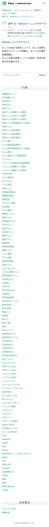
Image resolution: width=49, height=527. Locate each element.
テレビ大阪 (7, 257)
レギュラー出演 (35, 30)
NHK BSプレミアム (10, 301)
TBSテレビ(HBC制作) (11, 130)
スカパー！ (7, 417)
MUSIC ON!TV (8, 425)
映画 (4, 479)
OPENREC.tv (7, 472)
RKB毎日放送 (7, 261)
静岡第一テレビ (8, 214)
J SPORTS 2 (7, 345)
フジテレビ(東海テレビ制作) (14, 170)
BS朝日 (5, 315)
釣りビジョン (7, 399)
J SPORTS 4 (7, 352)
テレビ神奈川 (7, 177)
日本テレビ (7, 108)
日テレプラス (7, 359)
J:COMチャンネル (10, 428)
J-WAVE (5, 283)
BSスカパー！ (8, 330)
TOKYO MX (7, 174)
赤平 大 (10, 36)
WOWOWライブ (9, 334)
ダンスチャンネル (9, 395)
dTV (4, 461)
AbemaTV (6, 439)
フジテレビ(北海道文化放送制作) (16, 163)
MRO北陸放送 (8, 297)
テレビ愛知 (7, 254)
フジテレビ (7, 159)
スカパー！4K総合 (10, 421)
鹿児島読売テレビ (9, 275)
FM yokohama (8, 290)
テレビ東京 (39, 33)
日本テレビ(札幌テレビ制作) (14, 112)
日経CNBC (6, 392)
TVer (4, 435)
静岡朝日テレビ (8, 94)
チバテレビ (7, 181)
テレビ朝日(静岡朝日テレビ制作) (16, 148)
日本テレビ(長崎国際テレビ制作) (16, 123)
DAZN (4, 457)
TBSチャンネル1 (9, 366)
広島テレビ (7, 265)
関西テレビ (7, 250)
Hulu (4, 446)
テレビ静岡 (7, 210)
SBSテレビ (6, 217)
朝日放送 (6, 243)
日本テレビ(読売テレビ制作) (14, 119)
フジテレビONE (9, 374)
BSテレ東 (6, 323)
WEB (4, 483)
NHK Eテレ (7, 105)
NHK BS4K (6, 305)
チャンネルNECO (9, 432)
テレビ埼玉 (7, 185)
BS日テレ (6, 312)
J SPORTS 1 (7, 341)
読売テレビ (7, 239)
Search (42, 75)
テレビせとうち (8, 268)
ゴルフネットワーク (10, 403)
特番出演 (6, 512)
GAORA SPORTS (9, 355)
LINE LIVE (6, 464)
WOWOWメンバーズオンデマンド (16, 454)
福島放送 (6, 199)
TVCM (4, 475)
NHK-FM (6, 286)
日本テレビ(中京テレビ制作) (14, 116)
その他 (5, 490)
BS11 (4, 326)
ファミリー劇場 (8, 406)
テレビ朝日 (7, 141)
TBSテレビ (6, 127)
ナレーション (21, 36)
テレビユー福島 (8, 203)
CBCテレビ (7, 228)
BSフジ (5, 319)
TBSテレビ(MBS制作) (11, 137)
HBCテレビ (7, 188)
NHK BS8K (6, 308)
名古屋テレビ (7, 232)
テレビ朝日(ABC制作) (11, 145)
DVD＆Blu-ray (8, 486)
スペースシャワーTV (11, 385)
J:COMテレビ (8, 279)
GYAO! (5, 443)
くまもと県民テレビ (10, 272)
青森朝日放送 (7, 196)
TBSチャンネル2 (9, 370)
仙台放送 (6, 206)
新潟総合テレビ (8, 221)
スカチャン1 (7, 410)
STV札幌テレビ (8, 97)
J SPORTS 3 (7, 348)
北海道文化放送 (8, 192)
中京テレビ (7, 225)
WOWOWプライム (10, 337)
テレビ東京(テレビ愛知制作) (14, 156)
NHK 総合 (6, 101)
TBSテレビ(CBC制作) (11, 134)
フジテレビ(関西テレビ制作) (14, 167)
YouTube (6, 468)
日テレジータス (8, 363)
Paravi (4, 450)
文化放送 (6, 294)
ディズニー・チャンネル (12, 388)
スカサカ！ (7, 414)
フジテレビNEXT (9, 377)
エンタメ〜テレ (8, 381)
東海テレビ (7, 235)
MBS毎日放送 (8, 246)
